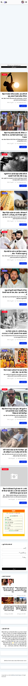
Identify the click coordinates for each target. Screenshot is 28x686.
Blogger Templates (13, 680)
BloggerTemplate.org (14, 682)
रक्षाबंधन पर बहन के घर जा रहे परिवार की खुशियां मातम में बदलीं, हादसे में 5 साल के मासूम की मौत (20, 590)
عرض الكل (14, 67)
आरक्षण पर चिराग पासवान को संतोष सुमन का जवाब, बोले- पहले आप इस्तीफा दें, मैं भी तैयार (8, 590)
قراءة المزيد (23, 106)
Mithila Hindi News (16, 675)
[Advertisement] (14, 20)
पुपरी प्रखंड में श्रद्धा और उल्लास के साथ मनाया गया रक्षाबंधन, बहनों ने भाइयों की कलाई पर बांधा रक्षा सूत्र (8, 608)
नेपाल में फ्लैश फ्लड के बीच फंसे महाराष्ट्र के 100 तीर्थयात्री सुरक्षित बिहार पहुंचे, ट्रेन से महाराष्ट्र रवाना (20, 608)
